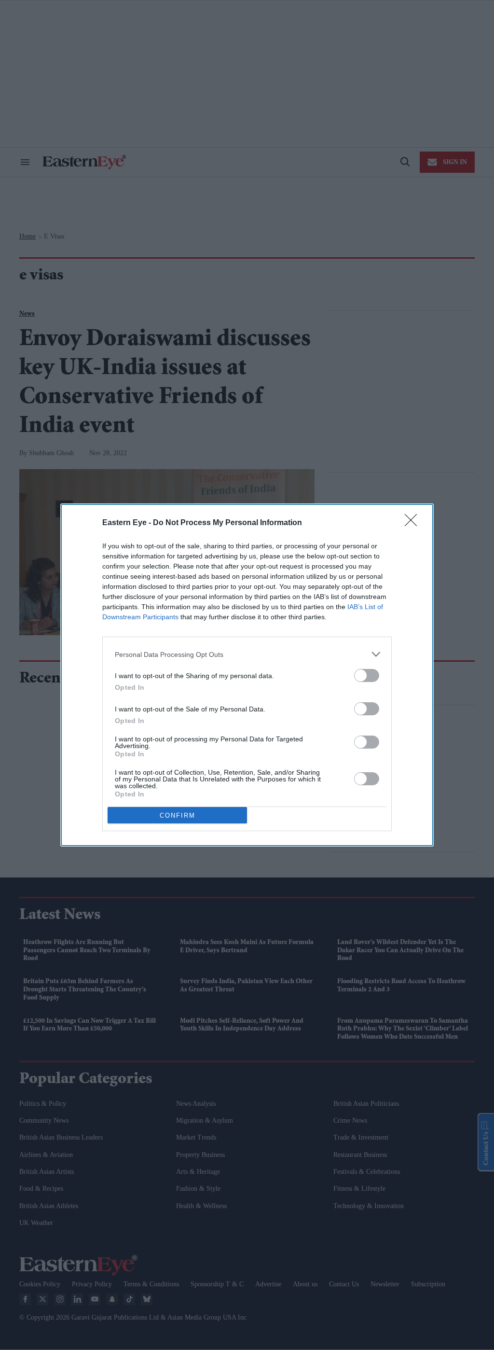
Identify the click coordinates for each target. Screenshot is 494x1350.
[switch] (366, 675)
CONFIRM (177, 815)
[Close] (414, 523)
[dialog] (247, 675)
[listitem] (247, 654)
